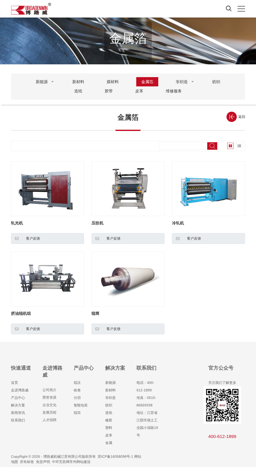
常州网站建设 (80, 462)
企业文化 (49, 405)
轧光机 (17, 223)
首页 (14, 383)
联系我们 (18, 420)
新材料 (110, 390)
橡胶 (108, 420)
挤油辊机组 (21, 313)
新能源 (110, 383)
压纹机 (98, 223)
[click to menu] (241, 9)
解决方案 (18, 405)
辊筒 (96, 313)
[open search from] (228, 8)
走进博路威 (19, 390)
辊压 (77, 383)
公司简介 (49, 390)
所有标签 (27, 462)
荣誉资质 (49, 397)
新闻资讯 (18, 413)
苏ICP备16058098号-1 (115, 456)
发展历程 (49, 412)
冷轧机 (178, 223)
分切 (77, 398)
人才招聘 (49, 420)
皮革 (108, 435)
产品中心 (18, 398)
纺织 (108, 405)
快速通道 (21, 368)
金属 (108, 443)
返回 (241, 117)
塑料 (108, 428)
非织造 (110, 398)
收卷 (77, 390)
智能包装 (81, 405)
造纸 (108, 413)
